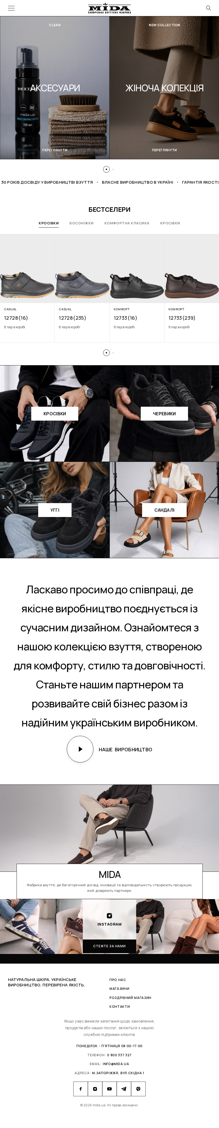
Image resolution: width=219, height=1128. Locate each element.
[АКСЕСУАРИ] (55, 87)
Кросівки (49, 223)
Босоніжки (81, 223)
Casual (10, 309)
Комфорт (122, 309)
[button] (106, 169)
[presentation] (27, 327)
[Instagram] (95, 1089)
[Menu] (11, 8)
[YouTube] (109, 1089)
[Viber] (138, 1089)
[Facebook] (80, 1089)
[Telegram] (124, 1089)
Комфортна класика (127, 223)
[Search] (208, 8)
